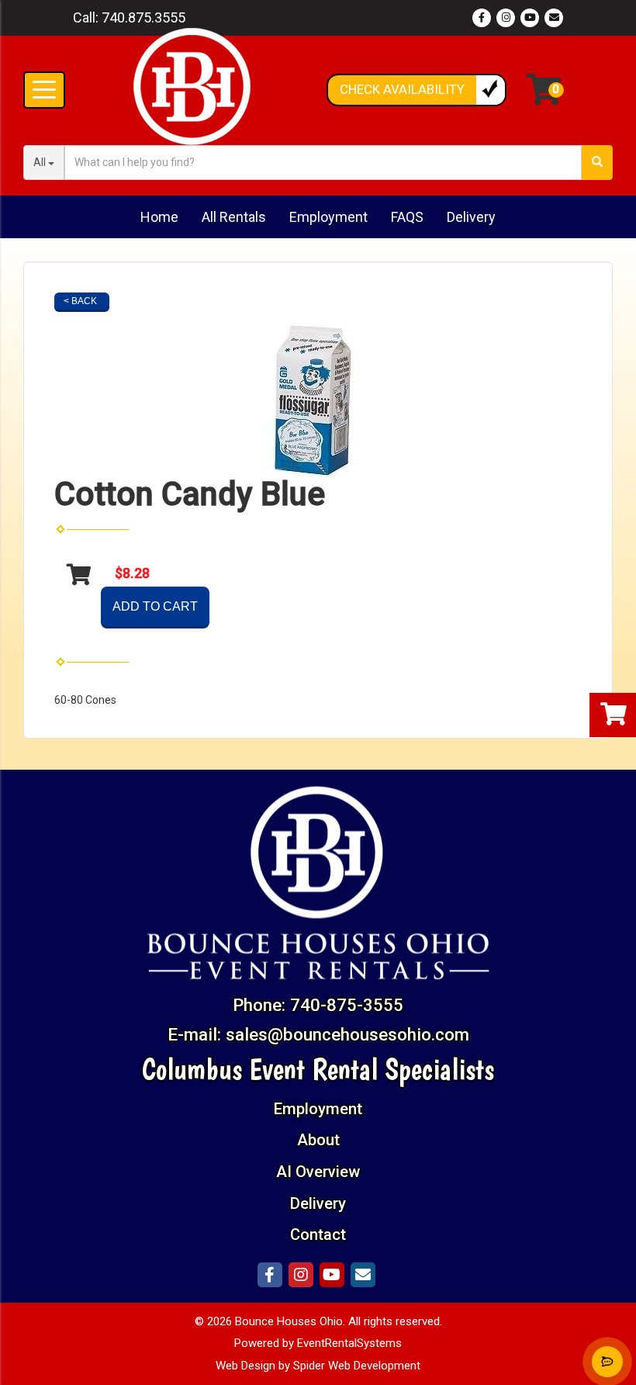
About (318, 1140)
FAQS (407, 217)
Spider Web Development (356, 1366)
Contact (318, 1234)
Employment (328, 217)
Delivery (471, 217)
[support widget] (607, 1361)
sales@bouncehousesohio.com (347, 1034)
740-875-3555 (346, 1005)
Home (159, 217)
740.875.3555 (143, 17)
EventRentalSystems (349, 1343)
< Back (80, 301)
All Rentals (234, 217)
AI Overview (318, 1171)
